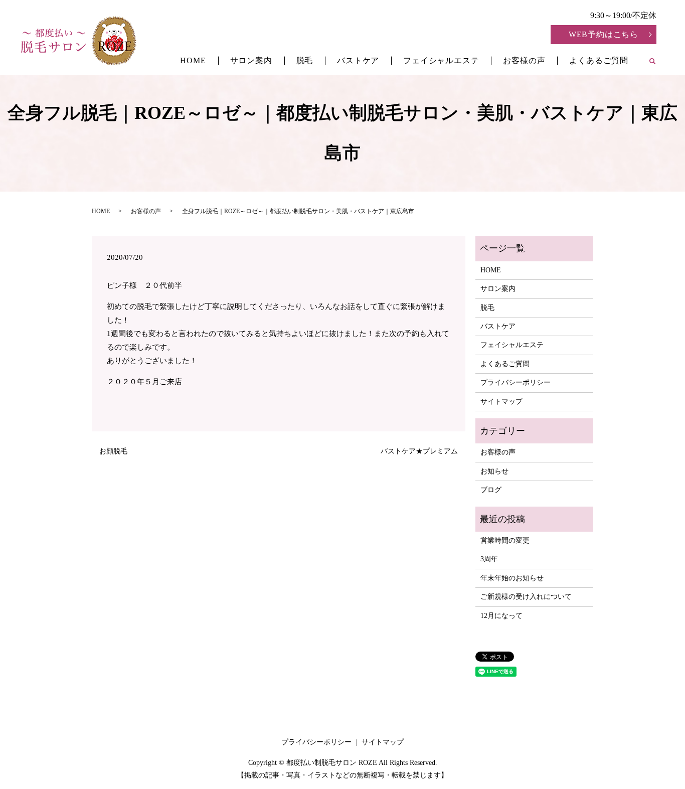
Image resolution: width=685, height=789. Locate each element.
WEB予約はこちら (603, 34)
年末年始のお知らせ (512, 578)
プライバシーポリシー (515, 382)
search (658, 62)
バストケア (358, 60)
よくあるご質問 (598, 60)
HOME (193, 60)
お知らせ (494, 471)
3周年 (489, 559)
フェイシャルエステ (441, 60)
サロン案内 (251, 60)
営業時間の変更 (505, 540)
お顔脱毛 (113, 451)
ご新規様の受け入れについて (526, 596)
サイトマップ (501, 401)
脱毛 (304, 60)
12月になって (501, 615)
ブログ (490, 490)
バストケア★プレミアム (419, 451)
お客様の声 (524, 60)
